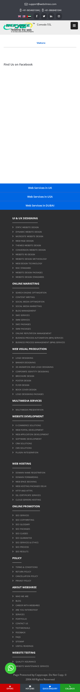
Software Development (29, 438)
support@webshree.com (42, 4)
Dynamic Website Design (29, 231)
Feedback (20, 632)
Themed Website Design (28, 245)
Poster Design (23, 380)
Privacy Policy (23, 580)
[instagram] (59, 16)
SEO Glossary (23, 524)
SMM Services (23, 319)
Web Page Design (25, 240)
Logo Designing (24, 357)
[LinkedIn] (51, 16)
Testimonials (23, 627)
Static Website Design (27, 227)
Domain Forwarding (27, 477)
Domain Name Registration (30, 472)
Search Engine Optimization (31, 292)
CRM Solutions (24, 443)
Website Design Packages (29, 272)
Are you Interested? (27, 609)
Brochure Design (25, 376)
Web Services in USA (40, 196)
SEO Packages (23, 528)
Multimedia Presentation (29, 409)
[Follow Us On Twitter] (44, 16)
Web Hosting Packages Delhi (31, 486)
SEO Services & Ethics (27, 542)
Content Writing (25, 297)
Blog (18, 600)
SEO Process (22, 547)
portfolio (21, 618)
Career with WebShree (28, 605)
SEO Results (22, 551)
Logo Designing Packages (29, 394)
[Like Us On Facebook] (37, 16)
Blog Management (26, 310)
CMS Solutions (24, 447)
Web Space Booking (26, 481)
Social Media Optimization (30, 301)
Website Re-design (25, 254)
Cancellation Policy (27, 576)
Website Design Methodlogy (31, 258)
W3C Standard (23, 267)
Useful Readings (24, 646)
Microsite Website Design (29, 236)
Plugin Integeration (27, 452)
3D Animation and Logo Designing (34, 367)
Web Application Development (32, 434)
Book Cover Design (26, 389)
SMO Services (23, 315)
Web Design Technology (29, 263)
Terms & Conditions (27, 567)
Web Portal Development (29, 429)
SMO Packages (23, 324)
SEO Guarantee (24, 537)
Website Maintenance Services (32, 666)
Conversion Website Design (31, 249)
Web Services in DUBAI (40, 205)
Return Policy (23, 571)
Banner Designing (25, 362)
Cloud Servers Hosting (28, 499)
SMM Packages (23, 328)
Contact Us (22, 623)
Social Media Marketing (29, 306)
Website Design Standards (30, 277)
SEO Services (22, 515)
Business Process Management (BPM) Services (40, 342)
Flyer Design (22, 385)
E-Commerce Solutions (28, 425)
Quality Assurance (26, 661)
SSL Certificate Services (28, 495)
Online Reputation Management (33, 333)
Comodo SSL (44, 24)
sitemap (20, 641)
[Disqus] (40, 128)
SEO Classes (22, 533)
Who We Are (22, 596)
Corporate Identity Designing (32, 371)
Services (20, 614)
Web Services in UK (40, 188)
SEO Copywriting (25, 519)
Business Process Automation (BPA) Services (39, 337)
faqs (18, 636)
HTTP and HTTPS (24, 490)
